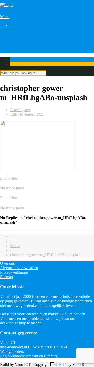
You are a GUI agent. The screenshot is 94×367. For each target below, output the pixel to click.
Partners (16, 47)
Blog (14, 43)
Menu (4, 17)
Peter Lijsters (20, 110)
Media (15, 245)
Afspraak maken (23, 38)
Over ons (17, 52)
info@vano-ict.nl (14, 347)
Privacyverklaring (14, 272)
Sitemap (6, 277)
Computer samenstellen (28, 34)
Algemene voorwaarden (19, 268)
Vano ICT (23, 364)
